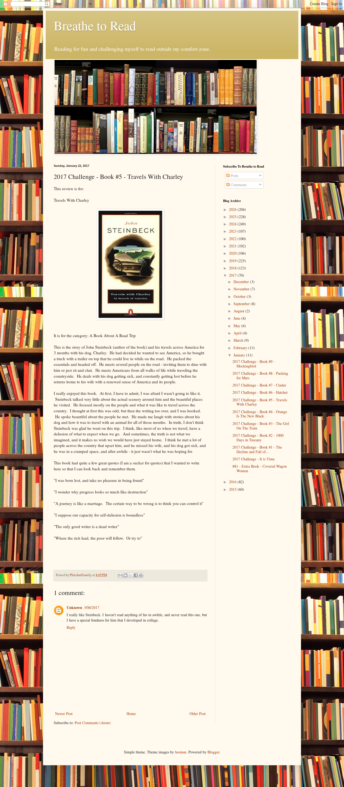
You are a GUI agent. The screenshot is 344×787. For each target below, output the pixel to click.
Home (131, 713)
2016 (233, 481)
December (242, 281)
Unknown (74, 607)
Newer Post (64, 713)
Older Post (197, 713)
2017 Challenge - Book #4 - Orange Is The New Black (259, 414)
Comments (238, 184)
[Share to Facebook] (135, 575)
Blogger (213, 751)
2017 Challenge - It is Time (253, 458)
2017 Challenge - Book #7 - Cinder (259, 385)
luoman (180, 751)
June (237, 318)
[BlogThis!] (125, 575)
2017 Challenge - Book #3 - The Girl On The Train (260, 426)
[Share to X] (130, 575)
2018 (233, 267)
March (239, 340)
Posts (234, 175)
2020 (233, 253)
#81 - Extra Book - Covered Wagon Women (259, 468)
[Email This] (120, 575)
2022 (233, 238)
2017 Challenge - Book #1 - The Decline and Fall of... (257, 449)
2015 (233, 489)
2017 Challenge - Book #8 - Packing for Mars (260, 375)
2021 (233, 245)
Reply (71, 627)
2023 (233, 231)
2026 (233, 209)
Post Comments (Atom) (93, 722)
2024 (233, 223)
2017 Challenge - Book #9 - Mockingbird (253, 364)
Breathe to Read (95, 25)
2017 (233, 275)
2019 (233, 260)
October (240, 296)
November (242, 288)
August (239, 310)
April (238, 332)
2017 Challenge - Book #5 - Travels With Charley (259, 402)
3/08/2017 (91, 607)
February (241, 347)
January (240, 355)
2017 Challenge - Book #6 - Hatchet (260, 392)
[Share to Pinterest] (141, 575)
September (242, 303)
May (237, 325)
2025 (233, 216)
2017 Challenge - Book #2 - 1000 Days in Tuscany (258, 437)
